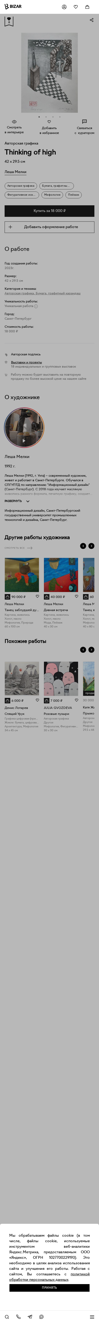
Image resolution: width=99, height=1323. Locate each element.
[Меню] (92, 1316)
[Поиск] (7, 1317)
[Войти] (64, 7)
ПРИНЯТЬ (49, 1287)
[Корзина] (87, 7)
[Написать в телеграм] (30, 1317)
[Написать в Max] (41, 1317)
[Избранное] (75, 7)
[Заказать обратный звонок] (18, 1317)
